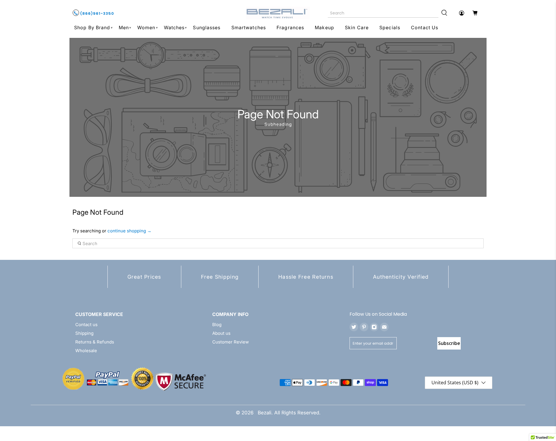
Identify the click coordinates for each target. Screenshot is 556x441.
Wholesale (86, 350)
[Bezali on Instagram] (374, 327)
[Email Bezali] (384, 327)
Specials (389, 27)
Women (146, 27)
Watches (174, 27)
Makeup (324, 27)
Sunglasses (206, 27)
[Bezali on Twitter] (354, 327)
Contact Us (424, 27)
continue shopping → (129, 231)
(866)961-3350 (96, 13)
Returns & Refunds (94, 342)
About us (221, 333)
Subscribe (449, 343)
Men (124, 27)
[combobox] (383, 13)
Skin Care (357, 27)
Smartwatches (248, 27)
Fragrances (290, 27)
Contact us (86, 324)
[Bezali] (278, 13)
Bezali (264, 413)
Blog (217, 324)
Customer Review (230, 342)
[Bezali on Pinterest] (364, 327)
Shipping (84, 333)
